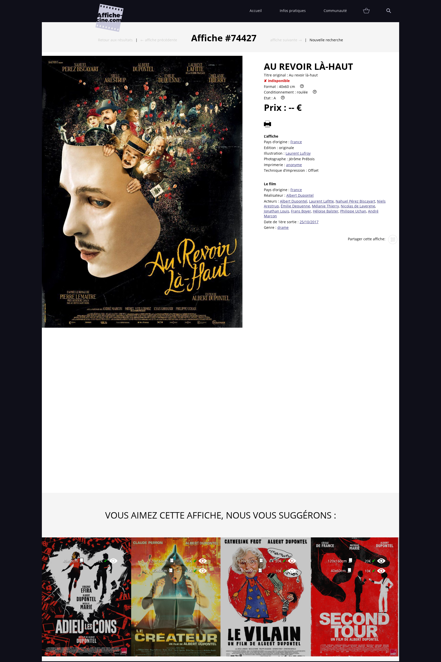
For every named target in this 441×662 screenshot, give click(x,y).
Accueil (256, 10)
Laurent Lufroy (298, 153)
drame (283, 227)
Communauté (335, 10)
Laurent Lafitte (321, 201)
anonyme (294, 164)
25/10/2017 (309, 221)
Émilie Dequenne (295, 206)
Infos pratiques (293, 10)
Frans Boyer (301, 211)
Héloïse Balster (325, 211)
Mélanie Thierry (325, 206)
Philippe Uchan (353, 211)
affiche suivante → (286, 39)
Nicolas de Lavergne (358, 206)
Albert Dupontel (300, 195)
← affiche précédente (158, 39)
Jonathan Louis (276, 211)
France (296, 141)
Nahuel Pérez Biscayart (355, 201)
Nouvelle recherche (326, 39)
